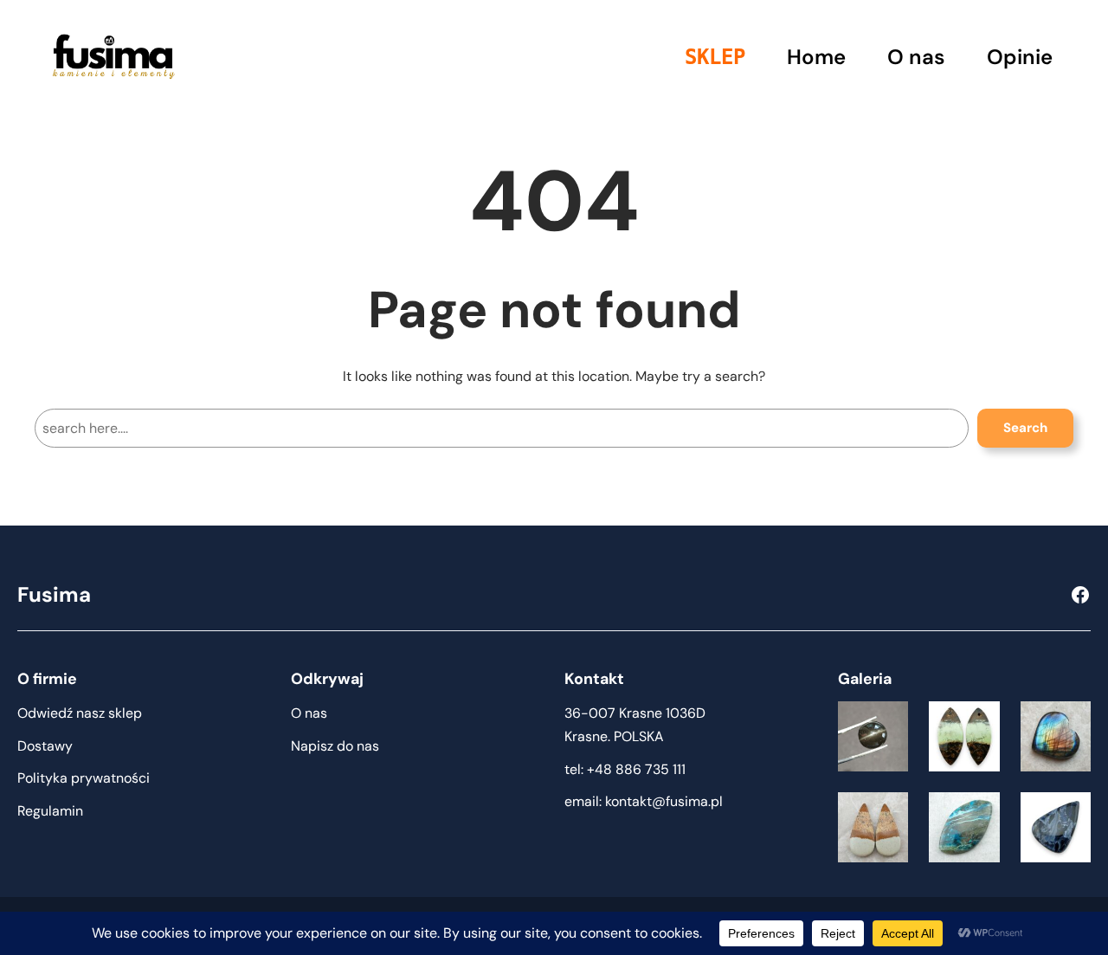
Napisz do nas (335, 746)
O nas (309, 713)
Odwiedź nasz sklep (79, 713)
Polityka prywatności (83, 778)
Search (1025, 427)
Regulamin (50, 811)
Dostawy (45, 746)
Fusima (54, 594)
